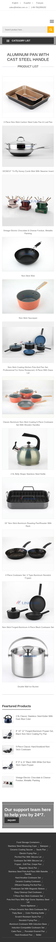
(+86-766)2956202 (38, 7)
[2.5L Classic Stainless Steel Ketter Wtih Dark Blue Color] (7, 719)
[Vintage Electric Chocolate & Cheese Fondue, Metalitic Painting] (28, 200)
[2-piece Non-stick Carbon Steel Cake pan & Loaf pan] (28, 97)
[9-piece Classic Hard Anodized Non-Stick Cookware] (7, 749)
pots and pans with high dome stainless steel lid (28, 900)
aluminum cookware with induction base (28, 924)
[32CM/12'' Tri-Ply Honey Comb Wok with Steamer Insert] (28, 146)
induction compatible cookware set (28, 927)
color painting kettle (35, 913)
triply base (17, 913)
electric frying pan (28, 853)
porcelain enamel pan (35, 931)
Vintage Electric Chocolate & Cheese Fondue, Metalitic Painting (28, 232)
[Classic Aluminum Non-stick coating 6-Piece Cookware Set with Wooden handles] (28, 397)
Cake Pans (16, 931)
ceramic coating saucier (21, 849)
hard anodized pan (23, 935)
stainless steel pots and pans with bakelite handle (28, 872)
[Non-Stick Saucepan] (28, 296)
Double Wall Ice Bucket (28, 686)
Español (27, 3)
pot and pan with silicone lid (28, 857)
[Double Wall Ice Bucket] (28, 656)
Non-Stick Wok (28, 276)
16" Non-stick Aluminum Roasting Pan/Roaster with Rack (28, 524)
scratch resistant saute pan (28, 917)
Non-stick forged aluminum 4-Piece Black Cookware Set (28, 627)
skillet (38, 935)
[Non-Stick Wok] (28, 254)
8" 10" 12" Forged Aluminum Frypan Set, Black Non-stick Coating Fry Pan (34, 732)
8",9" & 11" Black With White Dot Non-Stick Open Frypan (33, 763)
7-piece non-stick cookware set (28, 896)
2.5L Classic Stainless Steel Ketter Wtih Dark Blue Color (34, 717)
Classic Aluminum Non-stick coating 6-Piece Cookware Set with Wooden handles (28, 423)
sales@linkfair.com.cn (18, 7)
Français (39, 3)
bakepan (44, 846)
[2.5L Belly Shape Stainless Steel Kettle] (28, 449)
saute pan (41, 849)
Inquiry (12, 820)
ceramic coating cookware (28, 881)
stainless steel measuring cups (22, 846)
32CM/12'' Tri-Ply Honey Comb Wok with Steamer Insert (28, 171)
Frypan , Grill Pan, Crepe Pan (28, 864)
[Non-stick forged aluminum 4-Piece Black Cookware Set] (28, 602)
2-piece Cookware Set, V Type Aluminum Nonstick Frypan (28, 576)
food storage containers (28, 842)
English (15, 3)
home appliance (28, 906)
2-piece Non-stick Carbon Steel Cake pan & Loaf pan (28, 122)
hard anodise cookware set (28, 877)
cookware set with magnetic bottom (28, 888)
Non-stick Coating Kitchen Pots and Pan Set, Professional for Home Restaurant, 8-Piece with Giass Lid (28, 370)
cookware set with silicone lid (28, 860)
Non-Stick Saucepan (28, 318)
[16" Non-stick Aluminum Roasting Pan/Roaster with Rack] (28, 498)
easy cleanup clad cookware (28, 892)
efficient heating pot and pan (28, 885)
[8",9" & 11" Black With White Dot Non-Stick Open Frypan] (7, 765)
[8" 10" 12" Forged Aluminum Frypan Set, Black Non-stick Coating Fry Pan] (7, 734)
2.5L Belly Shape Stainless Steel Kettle (28, 474)
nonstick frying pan (28, 920)
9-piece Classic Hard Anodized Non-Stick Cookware (33, 748)
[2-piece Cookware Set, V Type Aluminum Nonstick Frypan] (28, 550)
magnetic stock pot (28, 868)
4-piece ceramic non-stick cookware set (28, 909)
